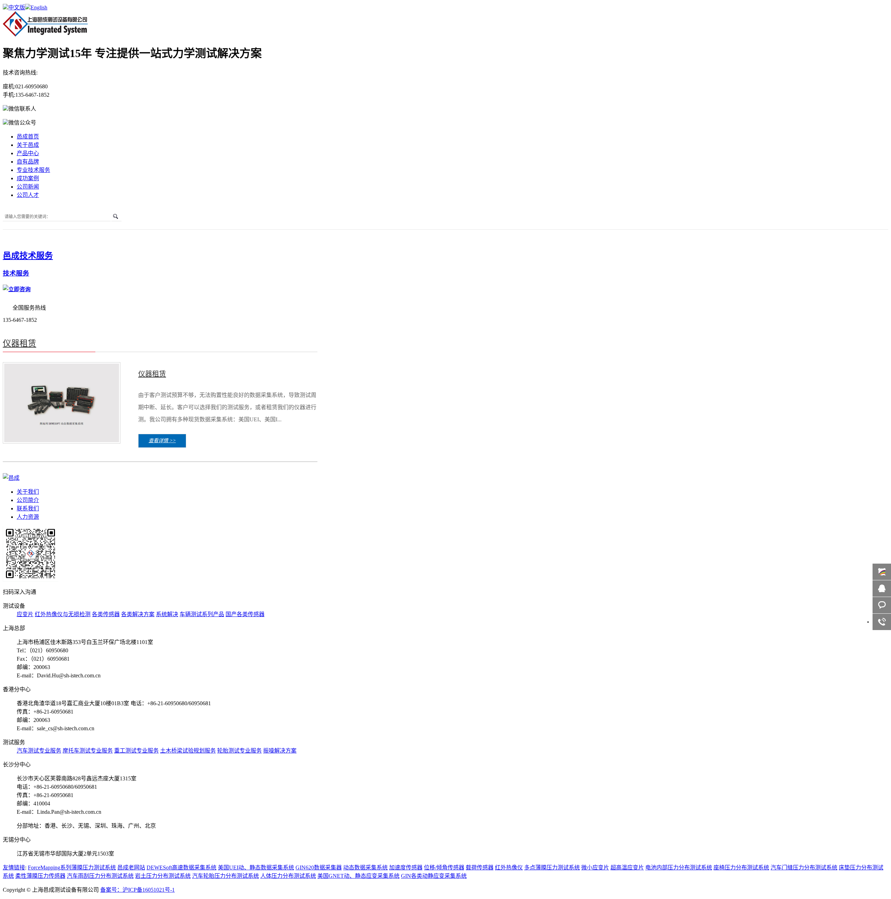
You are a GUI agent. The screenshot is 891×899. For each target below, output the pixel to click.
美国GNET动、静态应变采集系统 (358, 876)
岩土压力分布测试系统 (163, 876)
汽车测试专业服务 (39, 751)
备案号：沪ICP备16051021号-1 (137, 890)
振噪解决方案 (280, 751)
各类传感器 (106, 614)
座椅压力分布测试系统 (741, 867)
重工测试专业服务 (136, 751)
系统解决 (167, 614)
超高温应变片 (627, 867)
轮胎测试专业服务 (239, 751)
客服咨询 (882, 605)
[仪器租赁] (61, 440)
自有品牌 (28, 162)
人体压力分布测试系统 (288, 876)
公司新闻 (28, 187)
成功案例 (28, 178)
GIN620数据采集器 (318, 867)
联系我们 (28, 508)
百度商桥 (882, 572)
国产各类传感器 (245, 614)
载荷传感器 (480, 867)
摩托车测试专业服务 (88, 751)
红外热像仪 (509, 867)
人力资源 (28, 517)
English (39, 7)
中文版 (16, 7)
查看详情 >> (162, 440)
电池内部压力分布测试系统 (678, 867)
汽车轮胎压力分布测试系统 (225, 876)
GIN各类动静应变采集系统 (434, 876)
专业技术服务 (33, 170)
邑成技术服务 (28, 255)
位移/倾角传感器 (444, 867)
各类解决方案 (138, 614)
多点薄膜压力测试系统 (552, 867)
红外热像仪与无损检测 (62, 614)
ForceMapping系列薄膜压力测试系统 (72, 867)
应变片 (25, 614)
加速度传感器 (406, 867)
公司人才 (28, 195)
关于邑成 (28, 145)
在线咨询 (882, 588)
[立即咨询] (17, 289)
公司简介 (28, 500)
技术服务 (16, 273)
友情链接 (14, 867)
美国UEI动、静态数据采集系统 (256, 867)
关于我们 (28, 492)
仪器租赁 (19, 343)
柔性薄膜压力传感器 (40, 876)
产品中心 (28, 153)
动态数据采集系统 (365, 867)
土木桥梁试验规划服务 (188, 751)
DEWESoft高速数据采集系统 (181, 867)
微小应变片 (595, 867)
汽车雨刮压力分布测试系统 (100, 876)
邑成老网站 (131, 867)
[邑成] (45, 35)
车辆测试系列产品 (202, 614)
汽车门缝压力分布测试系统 (804, 867)
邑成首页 (28, 137)
